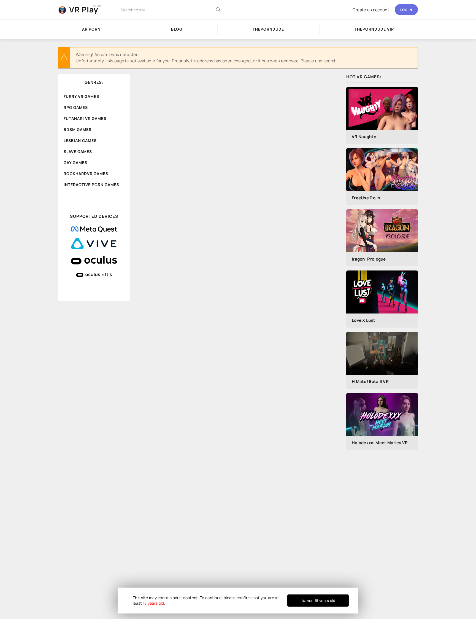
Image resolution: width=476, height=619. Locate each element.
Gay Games (75, 162)
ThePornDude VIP (374, 29)
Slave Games (78, 151)
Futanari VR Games (85, 118)
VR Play (83, 9)
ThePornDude (268, 29)
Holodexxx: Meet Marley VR (380, 443)
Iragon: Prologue (369, 259)
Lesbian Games (80, 140)
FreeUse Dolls (366, 198)
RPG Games (76, 107)
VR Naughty (364, 137)
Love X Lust (363, 320)
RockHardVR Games (86, 173)
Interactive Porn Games (91, 184)
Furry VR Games (81, 96)
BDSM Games (77, 129)
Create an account (371, 10)
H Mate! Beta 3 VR (370, 381)
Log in (406, 9)
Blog (176, 29)
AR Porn (91, 29)
